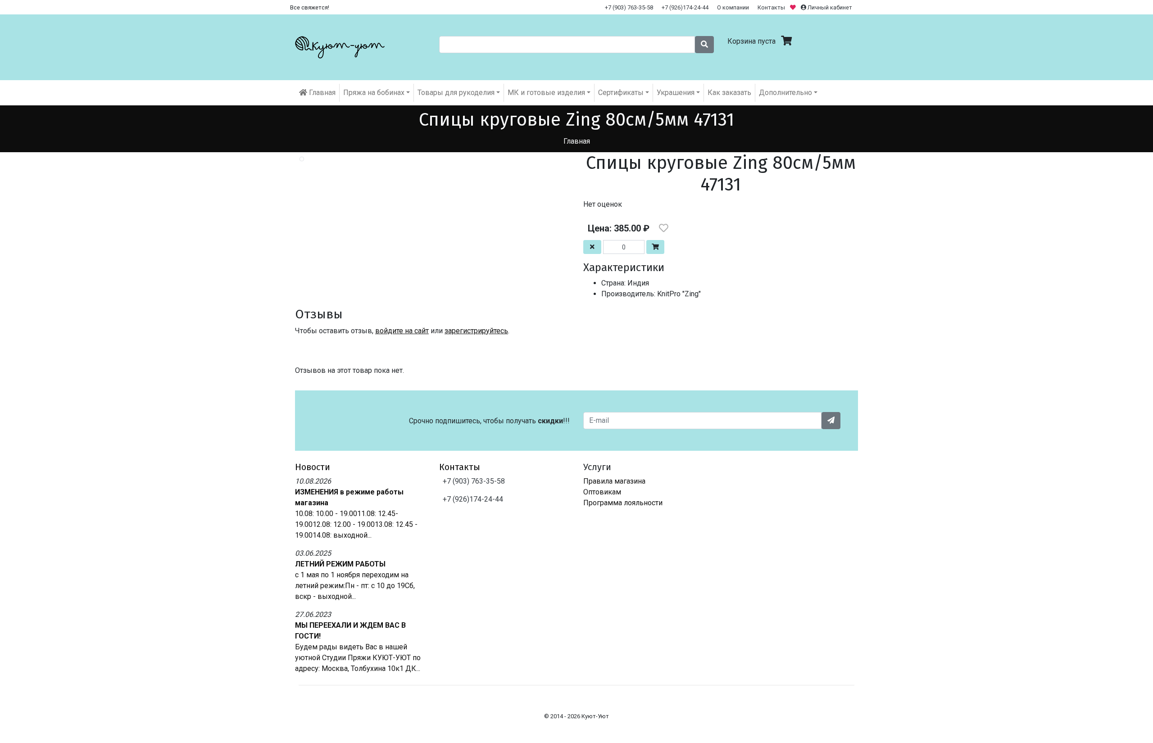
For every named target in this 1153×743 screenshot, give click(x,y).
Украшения (676, 92)
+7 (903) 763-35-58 (629, 7)
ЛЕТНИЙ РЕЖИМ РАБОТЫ (340, 564)
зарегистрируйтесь (476, 330)
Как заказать (729, 92)
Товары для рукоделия (456, 92)
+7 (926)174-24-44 (685, 7)
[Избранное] (793, 7)
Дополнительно (785, 92)
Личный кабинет (829, 7)
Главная (321, 92)
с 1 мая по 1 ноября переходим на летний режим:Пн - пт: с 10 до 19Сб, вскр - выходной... (355, 586)
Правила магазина (614, 481)
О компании (733, 7)
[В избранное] (663, 228)
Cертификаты (621, 92)
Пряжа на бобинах (373, 92)
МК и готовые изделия (546, 92)
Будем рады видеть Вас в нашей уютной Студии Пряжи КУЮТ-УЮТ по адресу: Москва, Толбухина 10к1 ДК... (358, 658)
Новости (312, 467)
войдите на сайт (402, 330)
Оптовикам (602, 492)
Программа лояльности (623, 502)
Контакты (771, 7)
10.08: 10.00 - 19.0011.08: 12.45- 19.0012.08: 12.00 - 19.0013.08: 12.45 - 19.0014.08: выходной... (356, 524)
